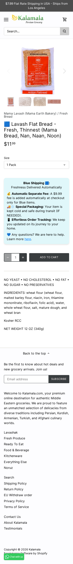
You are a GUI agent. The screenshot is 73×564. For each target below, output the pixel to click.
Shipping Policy (15, 483)
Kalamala (34, 549)
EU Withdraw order (18, 495)
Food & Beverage (16, 450)
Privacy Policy (14, 501)
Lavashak (11, 432)
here (28, 239)
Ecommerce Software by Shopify (25, 553)
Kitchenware (13, 456)
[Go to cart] (64, 19)
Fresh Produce (14, 438)
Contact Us (12, 517)
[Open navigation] (6, 19)
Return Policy (13, 489)
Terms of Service (16, 507)
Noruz (8, 468)
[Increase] (23, 257)
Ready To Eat (14, 444)
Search (9, 477)
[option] (36, 70)
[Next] (64, 71)
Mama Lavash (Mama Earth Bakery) (30, 113)
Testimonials (13, 528)
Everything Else (15, 462)
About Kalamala (15, 522)
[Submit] (64, 31)
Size (6, 158)
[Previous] (9, 71)
